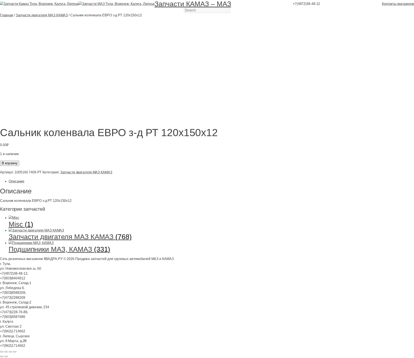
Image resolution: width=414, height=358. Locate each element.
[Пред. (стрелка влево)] (1, 356)
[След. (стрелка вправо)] (6, 356)
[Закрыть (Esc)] (14, 351)
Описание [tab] (16, 181)
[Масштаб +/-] (1, 351)
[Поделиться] (10, 351)
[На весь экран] (6, 351)
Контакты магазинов (398, 4)
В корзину (9, 163)
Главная (6, 15)
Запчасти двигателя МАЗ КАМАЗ (42, 15)
